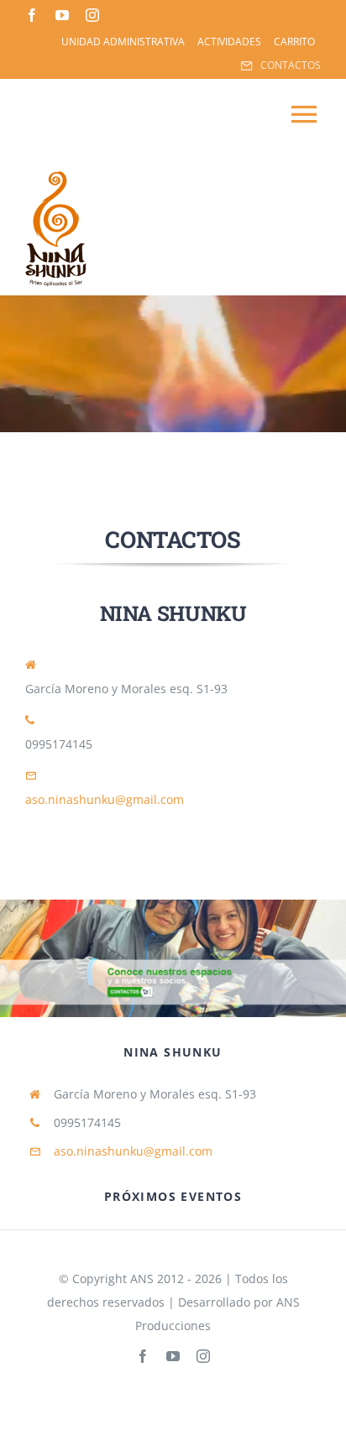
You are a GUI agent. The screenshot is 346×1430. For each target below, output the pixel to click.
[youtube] (62, 15)
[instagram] (92, 15)
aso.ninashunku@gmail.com (104, 799)
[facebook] (32, 15)
